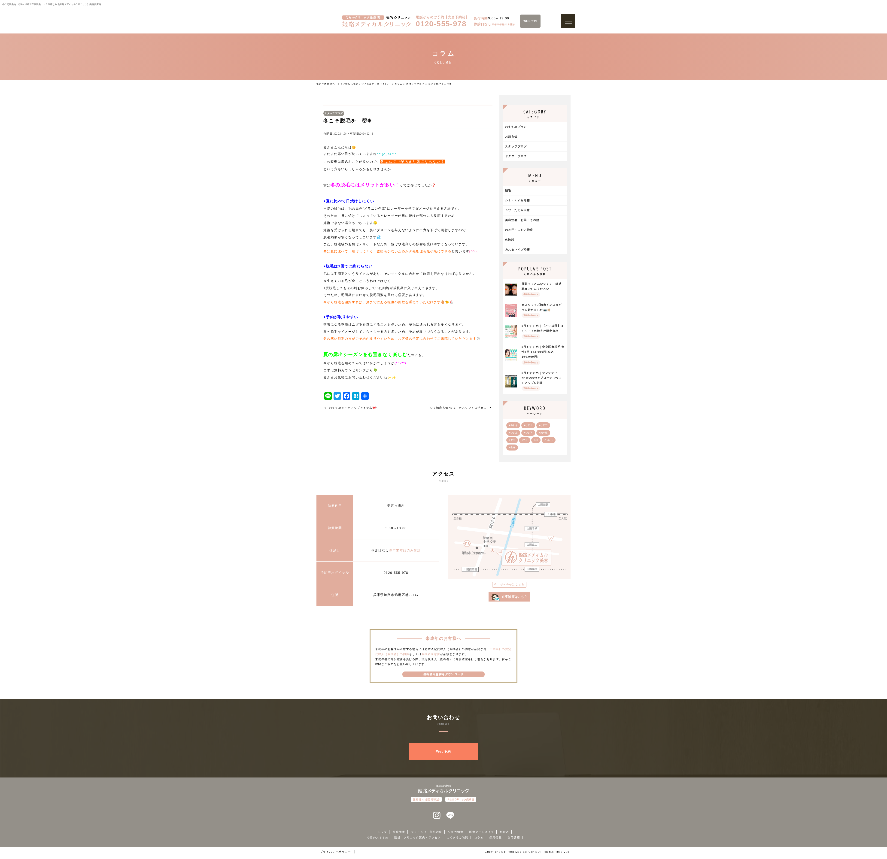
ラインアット (450, 815)
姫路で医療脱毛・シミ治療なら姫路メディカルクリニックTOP (353, 84)
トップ (382, 832)
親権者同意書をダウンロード (443, 674)
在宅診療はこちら (515, 597)
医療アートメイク (481, 832)
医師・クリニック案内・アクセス (417, 837)
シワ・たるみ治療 (517, 210)
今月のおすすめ (378, 837)
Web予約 (443, 751)
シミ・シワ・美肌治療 (426, 832)
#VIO (524, 440)
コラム (398, 84)
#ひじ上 (528, 425)
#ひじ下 (543, 425)
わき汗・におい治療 (519, 229)
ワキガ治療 (455, 832)
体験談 (509, 239)
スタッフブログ (415, 84)
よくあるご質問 (457, 837)
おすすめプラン (516, 126)
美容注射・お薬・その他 (522, 220)
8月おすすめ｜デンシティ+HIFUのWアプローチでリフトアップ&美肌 (542, 380)
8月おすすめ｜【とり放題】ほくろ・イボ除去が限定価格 (543, 331)
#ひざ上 (513, 432)
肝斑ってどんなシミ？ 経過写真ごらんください (542, 289)
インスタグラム (437, 815)
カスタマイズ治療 (517, 249)
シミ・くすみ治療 (517, 200)
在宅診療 (513, 837)
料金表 (504, 832)
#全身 (512, 447)
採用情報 (495, 837)
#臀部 (512, 440)
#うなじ (548, 440)
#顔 (536, 440)
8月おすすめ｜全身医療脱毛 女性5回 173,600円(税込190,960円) (543, 354)
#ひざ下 (528, 432)
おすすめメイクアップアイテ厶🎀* (353, 407)
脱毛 (508, 190)
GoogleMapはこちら (509, 584)
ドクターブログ (516, 156)
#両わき (513, 425)
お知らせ (511, 136)
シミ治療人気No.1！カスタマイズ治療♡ (458, 407)
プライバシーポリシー (335, 851)
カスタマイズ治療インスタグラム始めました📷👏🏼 (542, 310)
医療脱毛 (399, 832)
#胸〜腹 (543, 432)
